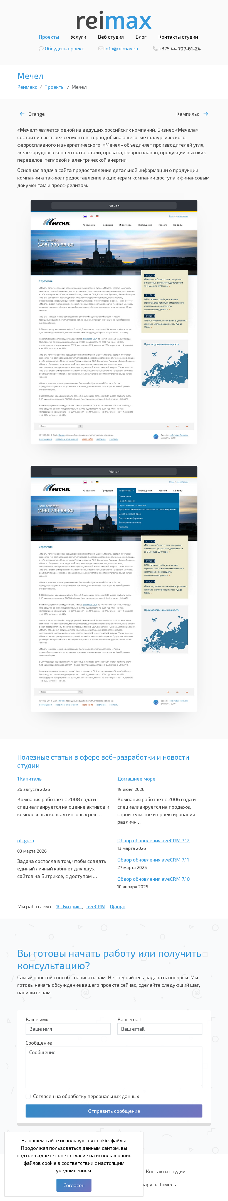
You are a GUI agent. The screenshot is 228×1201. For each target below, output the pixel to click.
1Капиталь (29, 779)
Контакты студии (178, 37)
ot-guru (25, 840)
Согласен (74, 1185)
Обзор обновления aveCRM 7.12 (153, 840)
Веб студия (111, 37)
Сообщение (39, 1043)
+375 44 (180, 48)
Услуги (78, 37)
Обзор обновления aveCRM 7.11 (153, 860)
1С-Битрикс (69, 906)
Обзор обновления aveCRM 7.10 (153, 879)
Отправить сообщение (114, 1111)
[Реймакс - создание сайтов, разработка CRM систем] (114, 19)
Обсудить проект (64, 48)
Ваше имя (37, 1019)
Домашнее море (136, 779)
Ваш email (129, 1019)
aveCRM (95, 906)
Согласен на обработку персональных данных (86, 1096)
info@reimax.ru (121, 48)
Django (117, 906)
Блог (141, 37)
